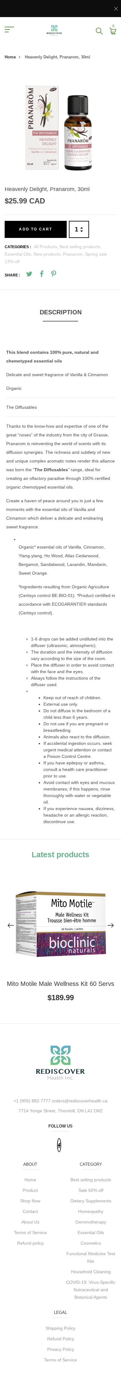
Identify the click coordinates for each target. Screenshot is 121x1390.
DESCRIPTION (21, 338)
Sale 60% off (90, 1190)
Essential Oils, (19, 254)
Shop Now (30, 1200)
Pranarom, (74, 254)
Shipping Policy (60, 1328)
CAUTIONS (42, 691)
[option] (60, 126)
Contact (30, 1211)
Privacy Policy (60, 1349)
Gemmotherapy (90, 1221)
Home (10, 57)
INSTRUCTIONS (35, 626)
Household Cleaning (91, 1271)
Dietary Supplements (90, 1200)
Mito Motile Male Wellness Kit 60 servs (60, 983)
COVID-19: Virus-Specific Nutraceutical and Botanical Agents (90, 1290)
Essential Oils (91, 1232)
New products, (48, 254)
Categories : (18, 247)
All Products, (47, 246)
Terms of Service (30, 1232)
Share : (12, 275)
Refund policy (30, 1243)
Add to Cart (35, 229)
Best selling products (90, 1179)
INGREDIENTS (33, 539)
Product (30, 1190)
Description (61, 312)
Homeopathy (90, 1211)
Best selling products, (80, 246)
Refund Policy (60, 1338)
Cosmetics (91, 1243)
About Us (30, 1221)
